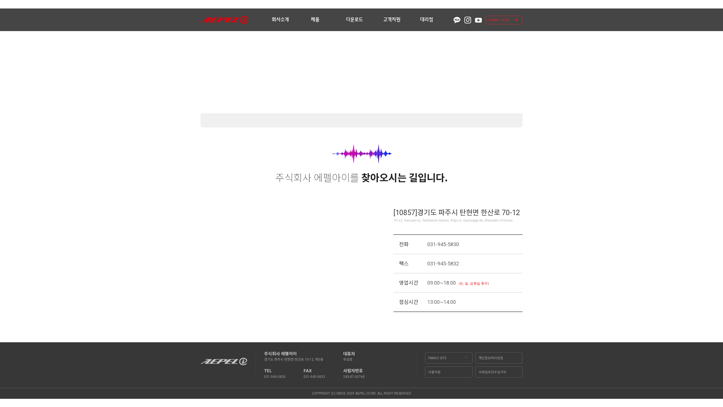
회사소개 (280, 20)
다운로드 (354, 20)
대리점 (426, 20)
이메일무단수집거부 (492, 372)
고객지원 (391, 20)
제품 (315, 20)
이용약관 (434, 372)
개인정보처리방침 (490, 358)
